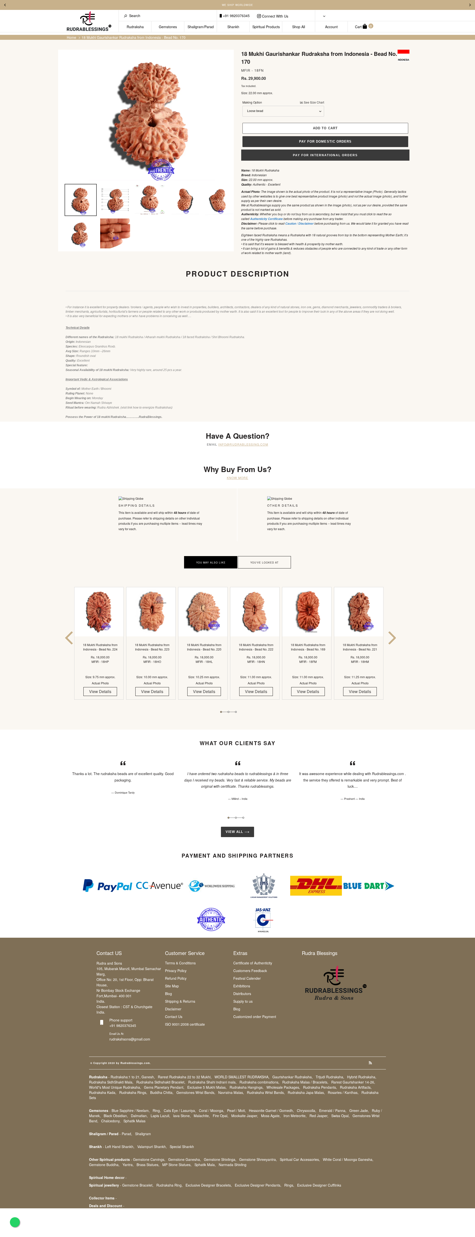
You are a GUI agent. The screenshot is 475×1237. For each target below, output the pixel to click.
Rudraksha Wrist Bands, (266, 1092)
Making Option (283, 102)
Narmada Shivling (232, 1164)
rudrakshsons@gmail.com (129, 1039)
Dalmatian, (139, 1115)
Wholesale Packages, (283, 1087)
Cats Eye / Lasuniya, (180, 1110)
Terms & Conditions (180, 962)
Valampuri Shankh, (152, 1146)
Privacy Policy (176, 970)
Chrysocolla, (306, 1110)
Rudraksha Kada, (102, 1092)
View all (235, 832)
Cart (363, 26)
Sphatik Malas (134, 1120)
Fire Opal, (220, 1115)
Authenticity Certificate (266, 219)
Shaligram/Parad (201, 26)
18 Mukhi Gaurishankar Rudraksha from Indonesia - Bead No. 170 (134, 37)
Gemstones (168, 26)
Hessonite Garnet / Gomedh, (271, 1110)
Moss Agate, (271, 1115)
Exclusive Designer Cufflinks (319, 1185)
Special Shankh (182, 1146)
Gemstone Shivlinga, (220, 1159)
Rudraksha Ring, (169, 1185)
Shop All (298, 26)
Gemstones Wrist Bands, (195, 1092)
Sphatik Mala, (205, 1164)
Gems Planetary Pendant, (164, 1087)
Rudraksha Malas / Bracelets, (305, 1082)
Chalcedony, (110, 1120)
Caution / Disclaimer (299, 223)
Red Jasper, (318, 1115)
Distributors (242, 993)
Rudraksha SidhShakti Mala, (111, 1082)
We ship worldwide (237, 5)
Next (470, 5)
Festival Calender (247, 978)
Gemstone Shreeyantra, (258, 1159)
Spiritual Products (266, 26)
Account (331, 26)
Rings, (289, 1185)
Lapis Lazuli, (160, 1115)
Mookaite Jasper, (244, 1115)
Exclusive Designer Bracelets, (209, 1185)
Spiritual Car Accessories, (300, 1159)
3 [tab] (236, 712)
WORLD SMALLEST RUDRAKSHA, (241, 1076)
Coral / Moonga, (211, 1110)
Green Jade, (359, 1110)
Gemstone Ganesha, (184, 1159)
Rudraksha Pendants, (320, 1087)
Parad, (127, 1133)
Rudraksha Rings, (133, 1092)
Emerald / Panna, (332, 1110)
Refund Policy (176, 978)
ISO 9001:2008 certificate (185, 1024)
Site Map (172, 985)
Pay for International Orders (325, 155)
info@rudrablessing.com (243, 444)
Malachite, (202, 1115)
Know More (237, 478)
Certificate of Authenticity (252, 962)
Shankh (233, 26)
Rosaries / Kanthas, (343, 1092)
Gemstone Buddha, (104, 1164)
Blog (168, 993)
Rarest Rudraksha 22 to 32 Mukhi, (185, 1076)
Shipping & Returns (180, 1001)
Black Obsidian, (116, 1115)
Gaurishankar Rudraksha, (292, 1076)
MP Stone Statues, (176, 1164)
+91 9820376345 (236, 15)
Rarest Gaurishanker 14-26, (353, 1082)
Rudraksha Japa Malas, (306, 1092)
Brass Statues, (148, 1164)
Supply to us (243, 1001)
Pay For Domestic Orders (325, 141)
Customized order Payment (254, 1016)
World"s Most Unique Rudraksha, (115, 1087)
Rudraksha (135, 26)
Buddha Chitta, (161, 1092)
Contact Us (173, 1016)
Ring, (157, 1110)
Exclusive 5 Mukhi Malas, (207, 1087)
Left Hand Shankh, (119, 1146)
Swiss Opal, (340, 1115)
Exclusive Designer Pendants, (258, 1185)
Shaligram (143, 1133)
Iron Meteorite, (295, 1115)
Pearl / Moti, (236, 1110)
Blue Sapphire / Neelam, (131, 1110)
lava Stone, (182, 1115)
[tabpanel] (100, 647)
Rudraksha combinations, (259, 1082)
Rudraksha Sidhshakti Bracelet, (160, 1082)
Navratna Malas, (231, 1092)
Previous (5, 5)
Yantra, (128, 1164)
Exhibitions (241, 985)
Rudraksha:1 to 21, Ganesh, (133, 1076)
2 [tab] (228, 712)
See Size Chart (313, 102)
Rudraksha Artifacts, (356, 1087)
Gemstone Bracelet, (137, 1185)
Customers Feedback (250, 970)
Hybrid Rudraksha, (361, 1076)
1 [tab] (221, 712)
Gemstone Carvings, (149, 1159)
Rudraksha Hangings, (246, 1087)
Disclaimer (173, 1008)
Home (71, 37)
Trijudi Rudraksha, (330, 1076)
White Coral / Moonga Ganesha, (348, 1159)
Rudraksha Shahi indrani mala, (212, 1082)
